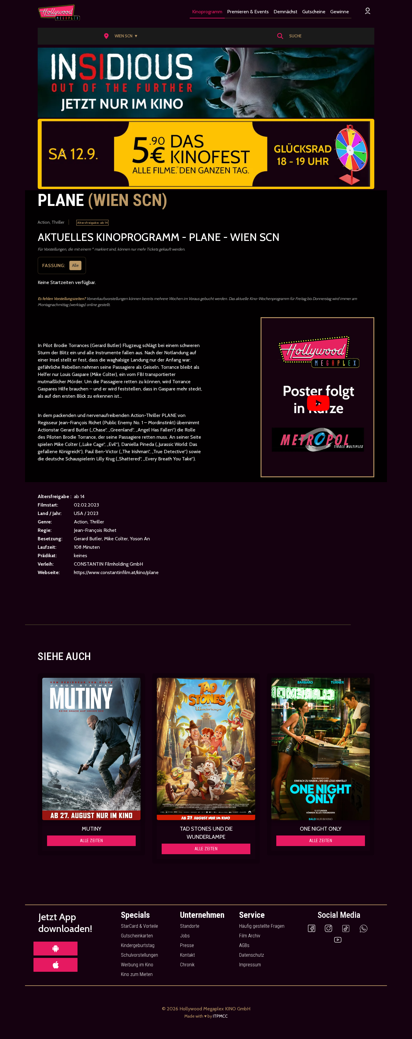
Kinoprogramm (207, 11)
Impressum (250, 965)
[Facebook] (311, 928)
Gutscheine (313, 11)
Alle (75, 265)
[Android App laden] (55, 948)
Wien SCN (126, 36)
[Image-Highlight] (91, 749)
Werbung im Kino (137, 965)
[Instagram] (328, 928)
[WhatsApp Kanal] (206, 154)
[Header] (206, 83)
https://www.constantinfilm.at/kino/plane (116, 572)
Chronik (187, 965)
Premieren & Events (248, 11)
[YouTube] (337, 939)
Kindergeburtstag (137, 945)
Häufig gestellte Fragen (261, 926)
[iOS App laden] (55, 965)
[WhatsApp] (363, 928)
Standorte (189, 926)
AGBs (244, 945)
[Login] (367, 10)
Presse (187, 945)
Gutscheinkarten (137, 936)
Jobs (185, 936)
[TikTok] (346, 928)
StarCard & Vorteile (139, 926)
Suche (295, 35)
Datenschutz (251, 955)
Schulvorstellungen (139, 955)
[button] (123, 36)
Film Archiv (249, 936)
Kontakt (187, 955)
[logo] (59, 12)
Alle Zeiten (91, 840)
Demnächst (285, 11)
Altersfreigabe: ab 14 (92, 223)
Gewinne (339, 11)
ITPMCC (220, 1016)
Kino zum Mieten (137, 974)
